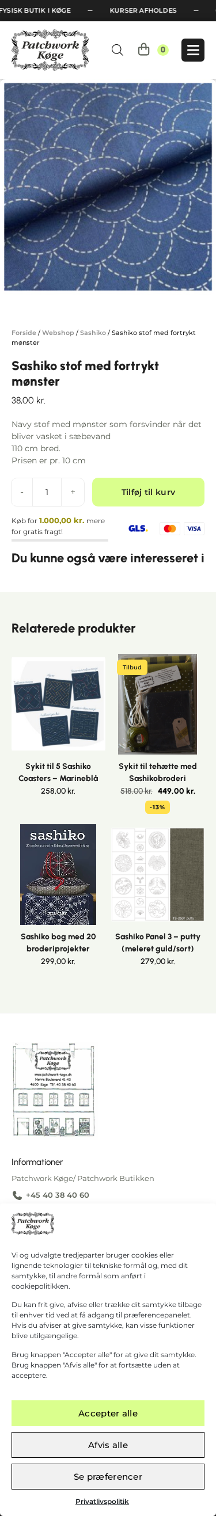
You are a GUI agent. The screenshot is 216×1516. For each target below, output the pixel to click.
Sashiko (93, 333)
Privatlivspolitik (102, 1501)
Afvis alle (108, 1444)
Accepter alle (108, 1413)
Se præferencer (108, 1476)
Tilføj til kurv (149, 492)
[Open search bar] (117, 49)
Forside (24, 333)
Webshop (58, 333)
